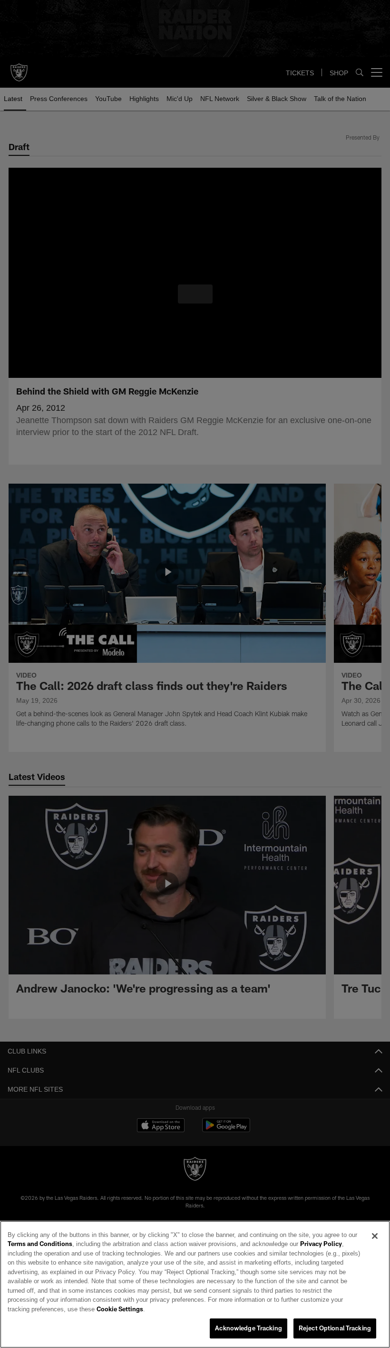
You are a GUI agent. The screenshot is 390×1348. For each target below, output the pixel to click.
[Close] (374, 1245)
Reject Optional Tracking (335, 1328)
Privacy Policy (294, 1253)
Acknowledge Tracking (248, 1328)
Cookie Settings (282, 1309)
